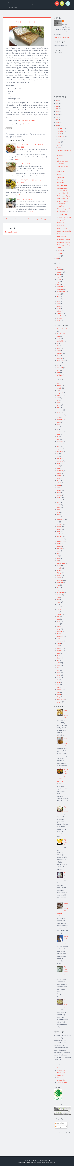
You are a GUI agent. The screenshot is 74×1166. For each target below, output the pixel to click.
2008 (57, 259)
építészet (59, 375)
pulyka (58, 590)
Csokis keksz (61, 177)
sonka (58, 624)
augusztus (61, 139)
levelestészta (60, 519)
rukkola (59, 609)
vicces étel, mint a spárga (26, 120)
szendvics (59, 313)
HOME (58, 1068)
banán (58, 398)
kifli (58, 488)
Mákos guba (60, 182)
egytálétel (59, 272)
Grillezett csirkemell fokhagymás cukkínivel (62, 203)
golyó (58, 282)
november (61, 131)
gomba (58, 446)
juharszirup (60, 461)
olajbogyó (59, 573)
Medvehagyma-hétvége (64, 245)
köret (58, 301)
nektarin (59, 568)
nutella (59, 570)
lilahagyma (59, 524)
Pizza (58, 158)
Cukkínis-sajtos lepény (63, 242)
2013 (57, 114)
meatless (59, 358)
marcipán (59, 534)
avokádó (59, 388)
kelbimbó (59, 483)
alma (58, 383)
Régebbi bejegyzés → (43, 219)
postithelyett (60, 360)
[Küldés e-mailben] (6, 128)
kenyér (59, 299)
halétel (59, 284)
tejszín (58, 665)
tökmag (59, 677)
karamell (59, 475)
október (60, 134)
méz (58, 561)
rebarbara (59, 595)
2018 (57, 100)
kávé (58, 502)
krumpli (59, 492)
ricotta (58, 602)
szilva (58, 638)
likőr (58, 522)
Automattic (27, 1162)
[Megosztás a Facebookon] (11, 128)
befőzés (59, 267)
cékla (58, 427)
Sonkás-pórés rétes (62, 234)
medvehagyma (61, 541)
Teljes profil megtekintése (61, 37)
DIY (58, 343)
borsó (58, 402)
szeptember (61, 136)
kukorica (59, 497)
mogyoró (59, 546)
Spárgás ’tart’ (61, 171)
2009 (57, 125)
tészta (58, 321)
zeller (58, 692)
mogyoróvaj (60, 548)
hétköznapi (37, 134)
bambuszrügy (60, 395)
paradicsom (60, 580)
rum (58, 612)
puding (59, 587)
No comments (17, 137)
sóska (58, 653)
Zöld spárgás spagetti (63, 209)
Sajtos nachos (66, 842)
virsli (58, 687)
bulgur (58, 407)
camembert (60, 410)
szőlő (58, 646)
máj (58, 553)
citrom (58, 412)
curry (58, 424)
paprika (59, 578)
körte (58, 512)
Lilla (27, 134)
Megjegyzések (60, 1127)
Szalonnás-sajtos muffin (64, 217)
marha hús (59, 536)
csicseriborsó (60, 415)
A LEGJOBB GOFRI (62, 1082)
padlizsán (59, 575)
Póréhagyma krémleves (63, 239)
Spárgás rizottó (61, 236)
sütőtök (59, 658)
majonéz (59, 527)
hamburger (60, 287)
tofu (43, 134)
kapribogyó (60, 471)
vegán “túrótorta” (24, 199)
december (61, 128)
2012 (57, 117)
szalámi (59, 634)
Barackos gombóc (62, 228)
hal (57, 454)
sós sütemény (61, 316)
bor (58, 400)
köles (58, 509)
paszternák (60, 582)
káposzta (59, 500)
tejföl (58, 663)
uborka (59, 682)
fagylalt (59, 277)
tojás (58, 670)
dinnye (58, 434)
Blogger (48, 1160)
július (59, 142)
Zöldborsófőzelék (62, 214)
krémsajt (59, 495)
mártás (59, 306)
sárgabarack (60, 648)
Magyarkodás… (66, 938)
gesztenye (60, 444)
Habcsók (59, 174)
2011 (57, 120)
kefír (58, 480)
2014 (57, 111)
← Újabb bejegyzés (10, 219)
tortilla (58, 672)
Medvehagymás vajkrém (64, 231)
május (59, 147)
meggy (58, 544)
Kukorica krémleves (62, 211)
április (59, 248)
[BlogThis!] (8, 128)
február (60, 253)
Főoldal (26, 219)
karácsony (59, 353)
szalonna (59, 631)
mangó (58, 531)
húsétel (59, 294)
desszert (59, 270)
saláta (58, 619)
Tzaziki (66, 873)
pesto (58, 585)
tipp (58, 365)
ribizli (58, 599)
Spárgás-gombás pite (63, 198)
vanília (58, 685)
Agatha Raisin (60, 341)
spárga (58, 629)
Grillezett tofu (26, 22)
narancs (59, 565)
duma (58, 348)
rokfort (59, 607)
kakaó (58, 466)
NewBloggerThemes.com (49, 1162)
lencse (58, 517)
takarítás (59, 363)
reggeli (59, 308)
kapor (58, 468)
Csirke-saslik (60, 225)
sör (57, 655)
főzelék (59, 279)
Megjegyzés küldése (11, 232)
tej (57, 660)
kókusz (59, 507)
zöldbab (59, 694)
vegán (58, 372)
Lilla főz (7, 2)
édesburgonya (61, 699)
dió (57, 437)
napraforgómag (61, 563)
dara (58, 429)
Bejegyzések (60, 1123)
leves (58, 304)
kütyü (58, 355)
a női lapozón (25, 124)
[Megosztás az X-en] (10, 128)
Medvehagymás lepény (63, 196)
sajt (58, 617)
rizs (58, 604)
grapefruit (59, 449)
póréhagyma (60, 592)
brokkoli (59, 405)
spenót (59, 626)
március (60, 250)
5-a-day (59, 338)
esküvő (59, 351)
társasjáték (60, 368)
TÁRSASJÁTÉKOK (61, 1080)
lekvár (58, 514)
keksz (58, 296)
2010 (57, 123)
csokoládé (59, 419)
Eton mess (60, 155)
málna (58, 558)
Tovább (17, 159)
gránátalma (60, 451)
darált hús (59, 432)
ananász (59, 385)
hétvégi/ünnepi (61, 291)
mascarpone (60, 539)
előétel (59, 274)
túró (58, 680)
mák (58, 556)
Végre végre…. (61, 180)
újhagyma (59, 702)
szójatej (59, 643)
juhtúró (59, 463)
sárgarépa (59, 651)
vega (7, 137)
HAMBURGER (60, 1075)
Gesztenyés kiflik (62, 185)
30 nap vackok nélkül (62, 329)
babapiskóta (60, 393)
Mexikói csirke (61, 223)
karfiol (58, 478)
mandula (59, 529)
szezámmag (60, 636)
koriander (59, 490)
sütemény (59, 318)
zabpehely (59, 689)
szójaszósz (60, 641)
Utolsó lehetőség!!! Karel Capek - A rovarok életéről (62, 190)
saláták (59, 311)
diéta (58, 346)
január (59, 256)
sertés (58, 621)
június (59, 145)
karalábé (59, 473)
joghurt (59, 458)
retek (58, 597)
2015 (57, 109)
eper (58, 439)
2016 (57, 106)
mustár (59, 551)
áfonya (59, 697)
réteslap (59, 614)
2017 (57, 103)
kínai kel (59, 505)
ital (57, 456)
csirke (58, 417)
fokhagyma (60, 441)
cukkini (59, 422)
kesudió (59, 485)
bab (58, 390)
